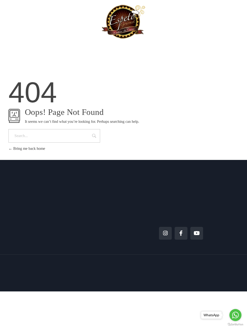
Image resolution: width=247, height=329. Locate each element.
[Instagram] (165, 233)
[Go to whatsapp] (235, 315)
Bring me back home (28, 148)
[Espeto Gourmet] (123, 21)
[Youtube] (196, 233)
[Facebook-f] (181, 233)
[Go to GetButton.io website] (235, 324)
